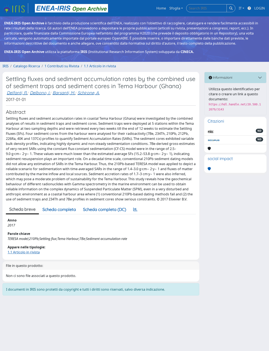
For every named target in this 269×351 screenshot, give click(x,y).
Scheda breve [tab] (22, 209)
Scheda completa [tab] (59, 209)
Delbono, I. (40, 92)
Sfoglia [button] (174, 8)
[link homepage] (15, 8)
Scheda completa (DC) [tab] (104, 209)
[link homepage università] (71, 8)
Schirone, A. (89, 92)
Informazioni (222, 77)
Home (161, 8)
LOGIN (259, 8)
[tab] (135, 209)
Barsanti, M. (64, 92)
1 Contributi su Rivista (62, 66)
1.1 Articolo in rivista (100, 66)
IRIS (6, 66)
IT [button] (240, 8)
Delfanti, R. (17, 92)
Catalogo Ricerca (26, 66)
